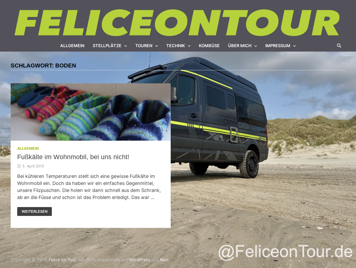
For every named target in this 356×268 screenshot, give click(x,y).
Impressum (277, 45)
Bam (164, 259)
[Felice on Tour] (178, 23)
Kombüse (209, 45)
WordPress (139, 259)
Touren (143, 45)
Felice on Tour (62, 259)
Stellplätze (107, 45)
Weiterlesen (34, 211)
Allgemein (72, 45)
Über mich (239, 45)
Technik (175, 45)
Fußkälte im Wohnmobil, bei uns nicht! (73, 156)
